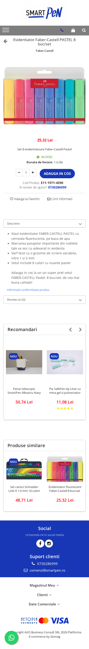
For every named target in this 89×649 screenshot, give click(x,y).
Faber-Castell (44, 51)
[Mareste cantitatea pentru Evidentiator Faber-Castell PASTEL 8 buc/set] (32, 172)
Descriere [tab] (13, 223)
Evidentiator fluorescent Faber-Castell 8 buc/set (65, 489)
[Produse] (6, 31)
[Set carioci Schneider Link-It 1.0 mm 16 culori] (24, 469)
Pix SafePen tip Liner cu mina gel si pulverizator (65, 391)
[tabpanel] (44, 95)
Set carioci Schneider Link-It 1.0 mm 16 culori (24, 489)
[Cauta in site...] (84, 30)
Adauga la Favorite (26, 199)
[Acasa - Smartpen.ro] (44, 12)
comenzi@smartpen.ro (47, 570)
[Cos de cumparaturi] (73, 30)
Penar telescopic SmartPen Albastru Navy (24, 391)
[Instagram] (49, 543)
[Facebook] (40, 543)
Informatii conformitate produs (28, 290)
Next (82, 100)
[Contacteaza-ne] (62, 30)
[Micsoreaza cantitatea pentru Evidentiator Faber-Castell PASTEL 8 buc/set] (19, 172)
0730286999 (47, 563)
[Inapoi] (3, 41)
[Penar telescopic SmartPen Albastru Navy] (24, 362)
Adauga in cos (57, 173)
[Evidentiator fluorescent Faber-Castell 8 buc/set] (65, 469)
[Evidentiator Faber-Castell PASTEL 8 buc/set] (44, 95)
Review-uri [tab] (16, 299)
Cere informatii (61, 199)
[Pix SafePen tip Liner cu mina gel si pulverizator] (65, 362)
